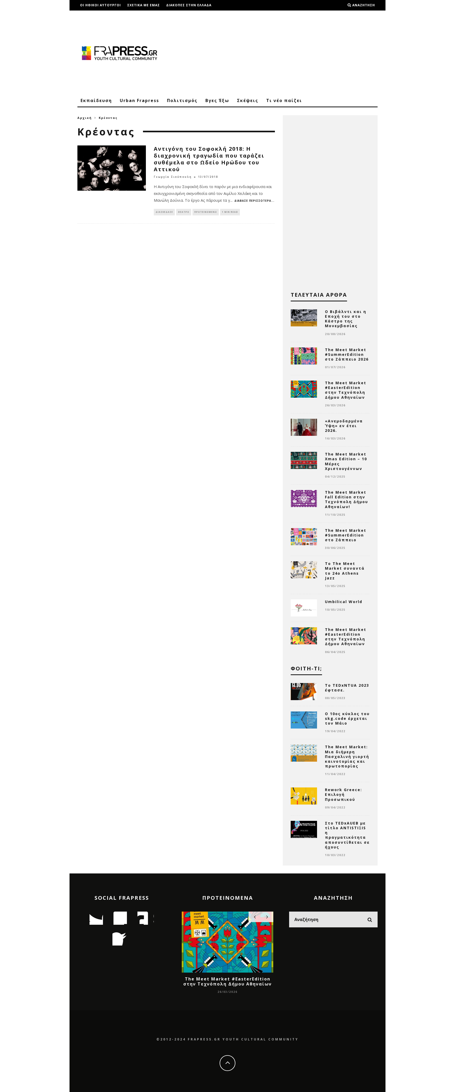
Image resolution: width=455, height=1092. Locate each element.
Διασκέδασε (164, 211)
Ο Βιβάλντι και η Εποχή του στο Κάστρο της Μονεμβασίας (345, 318)
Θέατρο (183, 211)
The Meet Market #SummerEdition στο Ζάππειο (345, 535)
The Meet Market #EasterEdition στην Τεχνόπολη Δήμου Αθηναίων (345, 390)
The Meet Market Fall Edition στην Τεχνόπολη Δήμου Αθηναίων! (346, 499)
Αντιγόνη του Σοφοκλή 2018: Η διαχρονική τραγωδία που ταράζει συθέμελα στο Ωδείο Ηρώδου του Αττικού (209, 159)
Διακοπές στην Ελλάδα (188, 5)
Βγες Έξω (217, 100)
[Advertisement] (282, 52)
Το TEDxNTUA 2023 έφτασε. (347, 687)
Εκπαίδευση (96, 100)
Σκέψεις (247, 100)
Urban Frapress (139, 100)
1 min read (230, 211)
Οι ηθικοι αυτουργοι (100, 5)
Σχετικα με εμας (143, 5)
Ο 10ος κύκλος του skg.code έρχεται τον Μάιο (347, 718)
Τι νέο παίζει (284, 100)
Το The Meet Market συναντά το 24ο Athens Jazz (345, 570)
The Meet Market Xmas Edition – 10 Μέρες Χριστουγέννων (346, 461)
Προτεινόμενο (205, 211)
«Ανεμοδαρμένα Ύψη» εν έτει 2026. (344, 425)
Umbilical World (343, 601)
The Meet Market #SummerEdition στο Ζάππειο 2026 (347, 354)
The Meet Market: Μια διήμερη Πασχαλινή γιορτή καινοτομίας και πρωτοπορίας (347, 756)
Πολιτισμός (182, 100)
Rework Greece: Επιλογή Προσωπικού (343, 794)
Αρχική (84, 118)
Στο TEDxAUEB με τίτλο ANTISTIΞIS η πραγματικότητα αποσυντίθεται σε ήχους (347, 835)
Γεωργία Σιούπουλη (173, 177)
